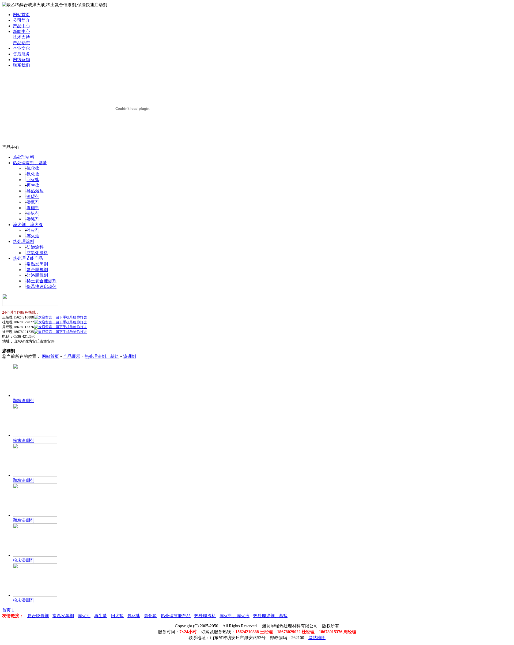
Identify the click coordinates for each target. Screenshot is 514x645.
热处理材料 (23, 157)
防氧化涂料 (37, 252)
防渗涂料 (35, 247)
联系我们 (21, 65)
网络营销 (21, 59)
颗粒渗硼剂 (23, 400)
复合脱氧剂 (37, 269)
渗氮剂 (33, 202)
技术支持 (21, 37)
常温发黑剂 (37, 264)
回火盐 (33, 179)
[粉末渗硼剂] (35, 435)
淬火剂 (33, 230)
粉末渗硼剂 (23, 440)
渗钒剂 (33, 213)
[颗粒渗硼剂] (35, 395)
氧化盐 (33, 168)
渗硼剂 (33, 207)
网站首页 (21, 14)
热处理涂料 (23, 241)
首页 (6, 610)
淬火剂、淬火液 (28, 224)
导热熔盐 (35, 191)
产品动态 (21, 42)
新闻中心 (21, 31)
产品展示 (71, 356)
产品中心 (21, 26)
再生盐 (33, 185)
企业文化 (21, 48)
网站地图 (317, 637)
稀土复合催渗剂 (41, 281)
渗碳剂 (33, 196)
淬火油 (33, 236)
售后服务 (21, 54)
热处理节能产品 (28, 258)
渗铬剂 (33, 219)
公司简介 (21, 20)
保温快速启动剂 (41, 286)
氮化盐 (33, 174)
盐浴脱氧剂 (37, 275)
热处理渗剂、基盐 (30, 162)
